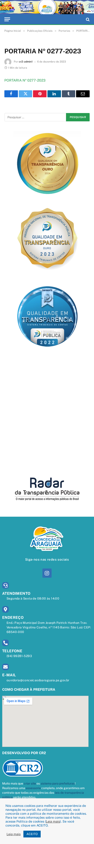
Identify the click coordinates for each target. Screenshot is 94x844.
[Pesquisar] (87, 19)
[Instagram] (46, 572)
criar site (30, 783)
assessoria (33, 788)
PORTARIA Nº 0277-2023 (24, 80)
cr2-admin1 (26, 61)
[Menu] (7, 19)
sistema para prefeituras (58, 783)
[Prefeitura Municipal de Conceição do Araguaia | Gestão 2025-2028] (46, 7)
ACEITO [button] (32, 834)
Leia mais (53, 821)
